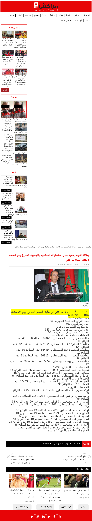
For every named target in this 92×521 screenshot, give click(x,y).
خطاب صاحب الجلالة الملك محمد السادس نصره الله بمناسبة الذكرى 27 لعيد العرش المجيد (20, 43)
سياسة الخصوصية (22, 506)
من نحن (83, 506)
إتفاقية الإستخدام (45, 506)
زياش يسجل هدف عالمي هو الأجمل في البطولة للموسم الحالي (7, 60)
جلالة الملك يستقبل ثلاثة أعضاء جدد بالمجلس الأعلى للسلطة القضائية (22, 494)
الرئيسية (87, 15)
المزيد (5, 90)
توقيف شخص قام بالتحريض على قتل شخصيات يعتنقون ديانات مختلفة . (14, 120)
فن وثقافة (78, 20)
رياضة (87, 20)
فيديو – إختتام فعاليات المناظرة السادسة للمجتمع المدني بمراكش (7, 42)
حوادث (28, 15)
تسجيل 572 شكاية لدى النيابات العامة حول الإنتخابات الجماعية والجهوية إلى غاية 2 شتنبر (22, 458)
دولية (44, 15)
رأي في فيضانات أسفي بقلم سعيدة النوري (7, 222)
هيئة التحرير (6, 190)
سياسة (52, 15)
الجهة (68, 15)
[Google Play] (32, 516)
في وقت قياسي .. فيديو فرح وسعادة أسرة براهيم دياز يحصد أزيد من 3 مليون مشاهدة (20, 80)
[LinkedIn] (43, 516)
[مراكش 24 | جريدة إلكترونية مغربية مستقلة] (46, 7)
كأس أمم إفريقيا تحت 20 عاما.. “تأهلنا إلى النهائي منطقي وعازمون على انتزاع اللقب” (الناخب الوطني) (49, 496)
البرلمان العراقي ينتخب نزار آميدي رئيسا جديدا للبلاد (76, 492)
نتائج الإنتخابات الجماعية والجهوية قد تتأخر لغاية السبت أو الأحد (74, 458)
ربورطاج (11, 15)
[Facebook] (54, 516)
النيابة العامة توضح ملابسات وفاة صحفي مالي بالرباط (7, 138)
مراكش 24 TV (66, 20)
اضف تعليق (59, 264)
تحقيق (19, 15)
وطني (60, 15)
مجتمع (36, 15)
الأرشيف (80, 247)
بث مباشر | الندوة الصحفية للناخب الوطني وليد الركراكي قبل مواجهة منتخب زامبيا (7, 81)
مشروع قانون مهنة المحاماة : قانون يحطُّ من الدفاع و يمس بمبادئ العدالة (7, 197)
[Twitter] (48, 516)
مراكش (76, 15)
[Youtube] (37, 516)
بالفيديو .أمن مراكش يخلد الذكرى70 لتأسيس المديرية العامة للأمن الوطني (20, 61)
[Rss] (59, 516)
